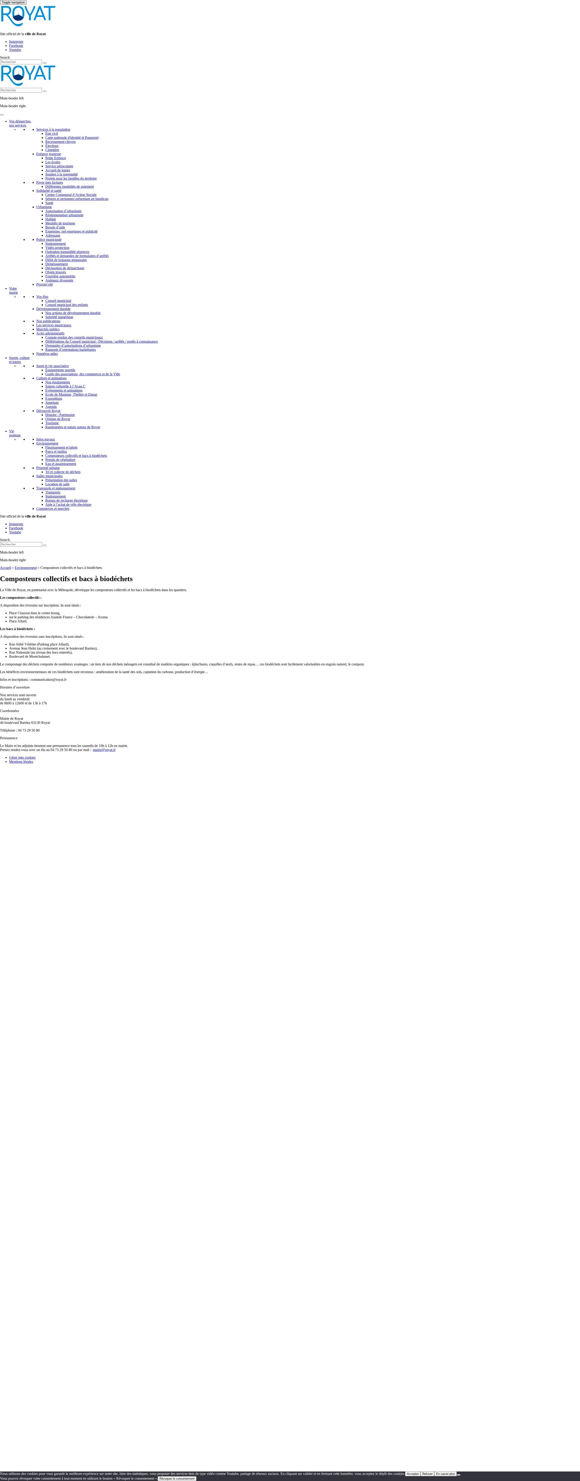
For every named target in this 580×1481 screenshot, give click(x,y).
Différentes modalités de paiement (69, 186)
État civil (51, 133)
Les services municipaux (53, 325)
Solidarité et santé (48, 191)
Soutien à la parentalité (61, 174)
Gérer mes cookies (22, 757)
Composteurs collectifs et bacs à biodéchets (76, 456)
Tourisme (52, 423)
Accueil (5, 568)
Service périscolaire (59, 166)
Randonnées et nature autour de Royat (72, 427)
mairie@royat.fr (104, 750)
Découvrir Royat (48, 411)
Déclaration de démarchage (64, 268)
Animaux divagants (59, 280)
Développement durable (53, 309)
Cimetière (52, 150)
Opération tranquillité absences (67, 252)
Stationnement (55, 244)
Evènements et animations (63, 390)
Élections (51, 146)
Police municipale (49, 239)
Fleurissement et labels (61, 447)
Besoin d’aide (55, 227)
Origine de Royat (57, 419)
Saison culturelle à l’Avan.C (65, 386)
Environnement (47, 443)
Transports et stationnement (55, 488)
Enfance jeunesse (48, 154)
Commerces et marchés (52, 509)
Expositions (53, 398)
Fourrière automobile (60, 276)
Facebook (16, 46)
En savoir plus (445, 1474)
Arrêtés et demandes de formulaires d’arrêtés (77, 256)
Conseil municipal (58, 301)
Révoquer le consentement (177, 1478)
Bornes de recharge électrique (66, 500)
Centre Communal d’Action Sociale (71, 195)
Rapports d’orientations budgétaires (70, 350)
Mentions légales (21, 761)
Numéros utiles (47, 354)
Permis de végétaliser (60, 460)
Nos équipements (57, 382)
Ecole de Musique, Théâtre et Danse (71, 394)
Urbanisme (44, 207)
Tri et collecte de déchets (62, 472)
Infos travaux (45, 439)
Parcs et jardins (56, 451)
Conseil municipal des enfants (66, 305)
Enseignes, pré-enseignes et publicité (71, 231)
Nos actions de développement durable (73, 313)
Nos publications (48, 321)
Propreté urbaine (48, 468)
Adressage (52, 235)
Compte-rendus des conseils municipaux (74, 337)
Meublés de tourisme (60, 223)
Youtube (15, 50)
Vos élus (42, 297)
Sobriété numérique (59, 317)
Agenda (51, 407)
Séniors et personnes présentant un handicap (76, 199)
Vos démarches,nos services (20, 123)
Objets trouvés (55, 272)
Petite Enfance (55, 158)
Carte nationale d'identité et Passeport (72, 138)
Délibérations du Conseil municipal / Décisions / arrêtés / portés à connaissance (101, 341)
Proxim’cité (44, 284)
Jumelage (52, 403)
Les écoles (52, 162)
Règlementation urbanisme (64, 215)
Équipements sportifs (60, 370)
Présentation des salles (61, 480)
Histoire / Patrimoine (60, 415)
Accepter (413, 1474)
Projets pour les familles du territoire (71, 178)
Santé (49, 203)
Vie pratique (15, 433)
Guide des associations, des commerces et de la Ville (82, 374)
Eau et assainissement (60, 464)
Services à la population (53, 129)
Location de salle (57, 484)
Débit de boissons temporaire (66, 260)
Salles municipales (49, 476)
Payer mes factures (49, 182)
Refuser (427, 1474)
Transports (52, 492)
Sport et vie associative (52, 366)
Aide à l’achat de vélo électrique (68, 504)
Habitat (50, 219)
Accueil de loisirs (57, 170)
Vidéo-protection (57, 248)
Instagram (16, 41)
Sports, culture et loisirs (19, 360)
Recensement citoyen (60, 142)
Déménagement (56, 264)
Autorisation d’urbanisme (63, 211)
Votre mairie (13, 290)
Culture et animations (51, 378)
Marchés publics (48, 329)
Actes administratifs (50, 333)
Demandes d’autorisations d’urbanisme (73, 345)
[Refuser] (458, 1475)
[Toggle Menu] (2, 115)
